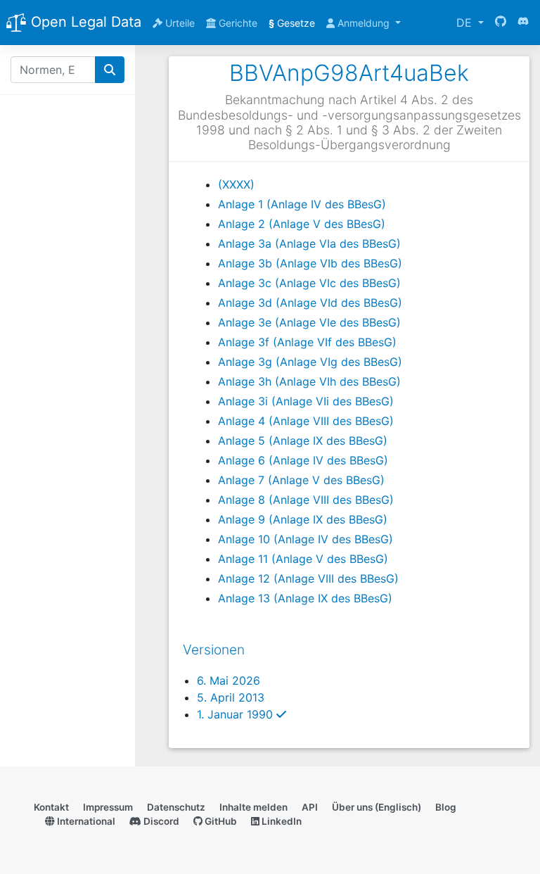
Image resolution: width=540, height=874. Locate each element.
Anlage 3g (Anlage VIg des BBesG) (310, 362)
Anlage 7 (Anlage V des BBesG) (301, 480)
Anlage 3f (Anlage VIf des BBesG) (307, 342)
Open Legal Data (84, 21)
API (310, 807)
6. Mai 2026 (228, 680)
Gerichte (236, 23)
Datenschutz (176, 807)
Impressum (108, 807)
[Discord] (523, 22)
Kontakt (51, 807)
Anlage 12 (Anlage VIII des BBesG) (308, 578)
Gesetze (292, 23)
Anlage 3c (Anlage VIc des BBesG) (309, 283)
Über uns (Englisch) (376, 807)
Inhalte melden (253, 807)
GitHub (219, 821)
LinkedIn (280, 821)
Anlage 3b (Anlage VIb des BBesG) (310, 263)
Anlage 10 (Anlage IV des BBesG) (305, 539)
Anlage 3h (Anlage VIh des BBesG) (309, 381)
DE (465, 22)
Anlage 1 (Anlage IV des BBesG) (302, 204)
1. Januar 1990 (241, 714)
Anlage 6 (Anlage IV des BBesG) (303, 460)
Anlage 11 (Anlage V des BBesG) (303, 559)
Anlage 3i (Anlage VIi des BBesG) (306, 401)
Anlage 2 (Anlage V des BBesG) (301, 224)
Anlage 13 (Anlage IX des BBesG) (305, 598)
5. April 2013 (230, 697)
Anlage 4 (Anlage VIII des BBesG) (306, 421)
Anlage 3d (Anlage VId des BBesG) (310, 303)
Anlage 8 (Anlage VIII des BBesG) (306, 500)
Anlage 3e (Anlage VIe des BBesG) (309, 322)
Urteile (178, 23)
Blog (445, 807)
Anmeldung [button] (363, 23)
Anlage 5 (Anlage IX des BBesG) (302, 440)
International (85, 821)
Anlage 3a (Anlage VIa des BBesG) (309, 243)
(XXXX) (236, 184)
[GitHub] (500, 22)
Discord (160, 821)
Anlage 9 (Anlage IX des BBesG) (302, 519)
